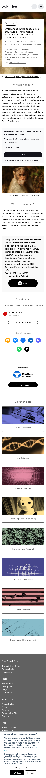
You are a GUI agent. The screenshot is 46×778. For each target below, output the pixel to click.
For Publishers (8, 730)
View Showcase (23, 385)
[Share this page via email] (7, 340)
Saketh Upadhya (21, 195)
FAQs (4, 689)
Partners (6, 716)
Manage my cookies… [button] (22, 768)
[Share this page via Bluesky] (15, 340)
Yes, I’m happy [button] (16, 773)
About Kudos (8, 704)
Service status (8, 683)
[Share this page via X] (27, 349)
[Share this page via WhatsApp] (19, 349)
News (4, 707)
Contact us (7, 692)
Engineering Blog (10, 713)
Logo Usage (7, 672)
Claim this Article (23, 322)
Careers (5, 710)
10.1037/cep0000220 (17, 63)
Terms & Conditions (11, 666)
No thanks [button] (30, 773)
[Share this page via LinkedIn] (30, 340)
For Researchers (9, 727)
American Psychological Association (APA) (22, 77)
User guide (7, 686)
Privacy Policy (8, 669)
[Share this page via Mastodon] (38, 340)
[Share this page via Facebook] (23, 340)
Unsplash (35, 195)
